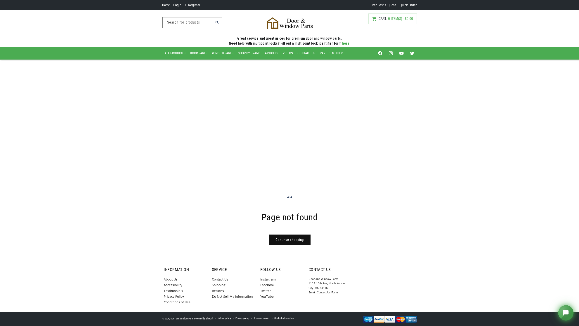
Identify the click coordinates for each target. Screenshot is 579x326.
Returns (218, 291)
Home (166, 5)
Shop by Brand (249, 53)
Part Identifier (331, 53)
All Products (174, 53)
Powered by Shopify (204, 318)
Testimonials (173, 291)
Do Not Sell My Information (232, 296)
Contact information (284, 318)
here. (346, 43)
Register (194, 5)
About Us (171, 279)
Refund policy (224, 318)
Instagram (268, 279)
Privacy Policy (174, 296)
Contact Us (306, 53)
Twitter (265, 291)
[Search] (217, 22)
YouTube (267, 296)
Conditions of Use (177, 302)
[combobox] (192, 22)
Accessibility (173, 285)
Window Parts (222, 53)
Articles (271, 53)
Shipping (218, 285)
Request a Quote (384, 5)
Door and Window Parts (182, 318)
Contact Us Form (327, 292)
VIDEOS (288, 53)
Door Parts (198, 53)
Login (177, 5)
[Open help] (566, 313)
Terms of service (262, 318)
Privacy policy (242, 318)
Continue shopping (289, 240)
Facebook (267, 285)
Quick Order (408, 5)
